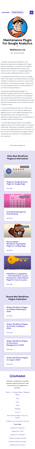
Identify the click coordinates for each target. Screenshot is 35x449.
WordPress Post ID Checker (17, 445)
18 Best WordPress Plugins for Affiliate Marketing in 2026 (17, 309)
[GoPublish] (6, 12)
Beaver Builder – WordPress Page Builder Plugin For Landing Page (16, 244)
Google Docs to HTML (17, 431)
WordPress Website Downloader (17, 441)
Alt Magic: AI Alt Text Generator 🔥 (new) (17, 421)
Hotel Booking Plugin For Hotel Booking (16, 213)
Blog (17, 402)
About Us (17, 412)
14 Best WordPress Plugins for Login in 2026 (17, 359)
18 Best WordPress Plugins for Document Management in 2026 (17, 343)
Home (17, 398)
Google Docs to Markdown (17, 435)
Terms (8, 392)
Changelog (17, 409)
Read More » (10, 188)
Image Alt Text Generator (17, 428)
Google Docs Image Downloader (17, 438)
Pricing (17, 405)
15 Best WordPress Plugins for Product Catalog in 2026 (17, 326)
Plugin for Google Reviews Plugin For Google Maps (17, 183)
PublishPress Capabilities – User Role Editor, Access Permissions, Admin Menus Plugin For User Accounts (17, 277)
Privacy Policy (17, 392)
